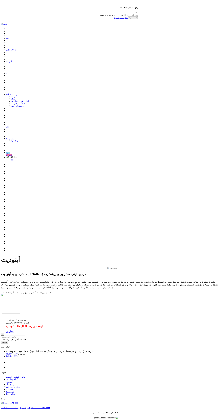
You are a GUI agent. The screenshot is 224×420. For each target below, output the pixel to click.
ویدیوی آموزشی (17, 106)
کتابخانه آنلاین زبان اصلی (20, 101)
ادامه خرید (133, 18)
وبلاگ (8, 127)
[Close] (136, 12)
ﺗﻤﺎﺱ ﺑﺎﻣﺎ (10, 139)
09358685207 (12, 354)
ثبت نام (9, 155)
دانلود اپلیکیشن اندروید (15, 377)
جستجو (4, 342)
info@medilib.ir (12, 356)
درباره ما (14, 141)
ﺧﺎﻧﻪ (7, 38)
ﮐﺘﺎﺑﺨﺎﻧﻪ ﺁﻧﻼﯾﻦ (11, 50)
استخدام (9, 389)
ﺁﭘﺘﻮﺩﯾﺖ (9, 62)
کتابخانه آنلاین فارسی (19, 104)
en (12, 160)
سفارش (10, 331)
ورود (8, 153)
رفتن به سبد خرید (121, 18)
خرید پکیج (10, 94)
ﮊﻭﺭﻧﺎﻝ (8, 73)
